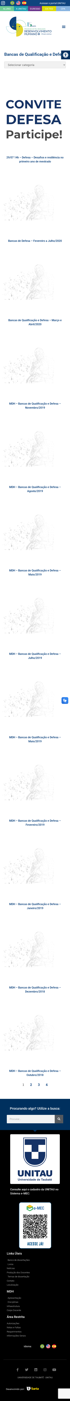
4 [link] (47, 1084)
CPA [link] (63, 8)
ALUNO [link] (7, 8)
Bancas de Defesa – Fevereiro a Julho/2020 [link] (35, 240)
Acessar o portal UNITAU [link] (52, 3)
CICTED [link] (49, 8)
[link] (65, 55)
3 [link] (39, 1084)
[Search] (59, 1119)
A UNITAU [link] (21, 8)
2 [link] (31, 1084)
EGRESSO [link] (35, 8)
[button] (64, 26)
